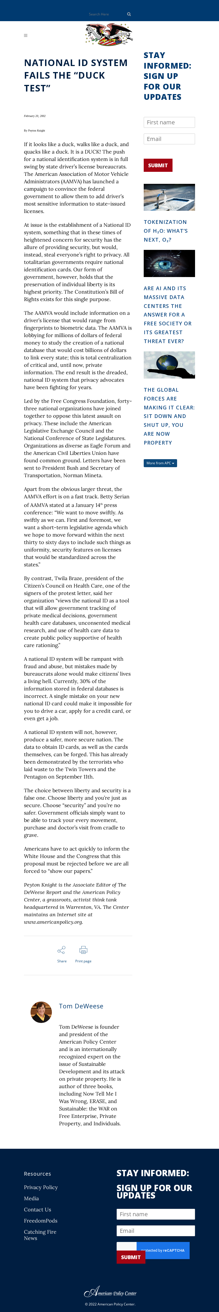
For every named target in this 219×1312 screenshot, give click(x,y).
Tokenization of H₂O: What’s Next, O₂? (166, 230)
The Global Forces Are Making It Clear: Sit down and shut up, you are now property (169, 416)
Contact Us (37, 1210)
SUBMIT (158, 165)
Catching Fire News (40, 1235)
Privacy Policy (41, 1187)
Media (31, 1198)
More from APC (159, 463)
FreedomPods (40, 1221)
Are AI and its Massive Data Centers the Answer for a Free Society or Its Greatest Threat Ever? (168, 315)
